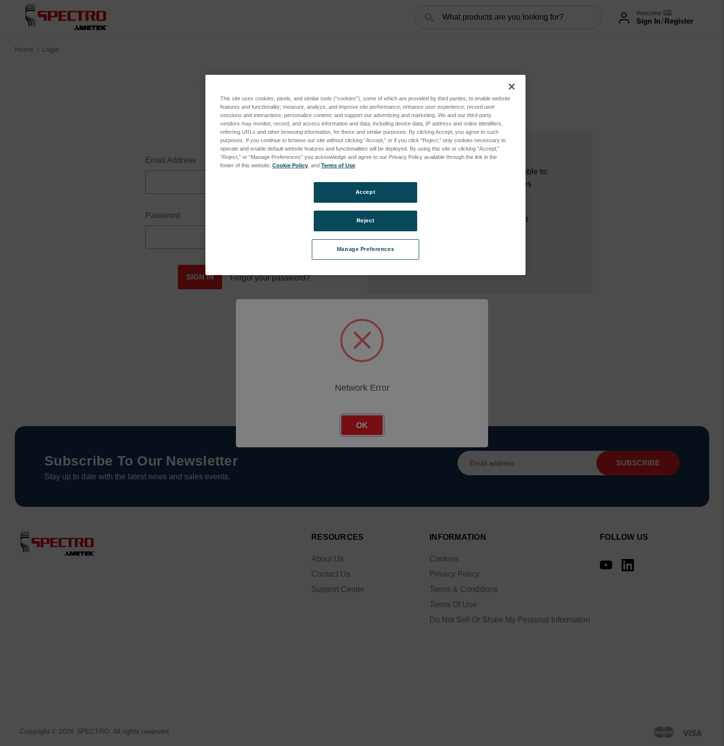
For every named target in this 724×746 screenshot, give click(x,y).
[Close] (512, 86)
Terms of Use (338, 165)
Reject (365, 220)
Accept (365, 192)
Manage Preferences (365, 249)
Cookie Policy (290, 165)
